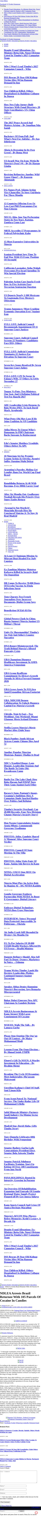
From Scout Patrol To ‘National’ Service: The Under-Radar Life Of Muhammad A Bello (21, 1101)
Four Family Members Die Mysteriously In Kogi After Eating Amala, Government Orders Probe (21, 35)
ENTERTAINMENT (14, 529)
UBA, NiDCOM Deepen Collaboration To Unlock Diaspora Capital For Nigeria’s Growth (21, 703)
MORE (6, 521)
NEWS (6, 46)
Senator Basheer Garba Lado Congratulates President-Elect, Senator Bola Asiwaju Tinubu (19, 1150)
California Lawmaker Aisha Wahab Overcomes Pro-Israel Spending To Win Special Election (22, 271)
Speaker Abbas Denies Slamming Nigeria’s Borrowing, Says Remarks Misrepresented (22, 989)
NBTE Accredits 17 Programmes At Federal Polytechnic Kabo (22, 232)
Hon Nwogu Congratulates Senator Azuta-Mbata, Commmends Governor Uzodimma (22, 826)
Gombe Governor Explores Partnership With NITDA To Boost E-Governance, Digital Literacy (22, 897)
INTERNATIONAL (10, 250)
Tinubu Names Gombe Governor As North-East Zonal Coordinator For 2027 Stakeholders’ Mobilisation (21, 31)
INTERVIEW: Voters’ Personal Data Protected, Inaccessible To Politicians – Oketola (20, 921)
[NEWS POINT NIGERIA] (18, 41)
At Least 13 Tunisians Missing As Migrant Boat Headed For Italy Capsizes (21, 558)
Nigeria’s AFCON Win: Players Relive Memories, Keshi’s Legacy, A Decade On (22, 1219)
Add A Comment (5, 1466)
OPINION (11, 539)
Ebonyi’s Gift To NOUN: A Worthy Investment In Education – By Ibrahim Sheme (22, 1063)
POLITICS (7, 387)
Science (10, 544)
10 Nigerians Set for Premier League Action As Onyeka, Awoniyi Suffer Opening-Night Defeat (22, 459)
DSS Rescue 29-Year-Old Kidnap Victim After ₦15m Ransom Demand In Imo (20, 80)
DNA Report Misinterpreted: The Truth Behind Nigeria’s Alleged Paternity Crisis (21, 648)
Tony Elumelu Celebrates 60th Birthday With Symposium (19, 1138)
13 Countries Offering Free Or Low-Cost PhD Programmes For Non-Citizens (20, 206)
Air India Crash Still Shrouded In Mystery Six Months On (21, 933)
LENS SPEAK (13, 532)
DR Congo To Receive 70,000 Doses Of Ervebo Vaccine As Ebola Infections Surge (22, 586)
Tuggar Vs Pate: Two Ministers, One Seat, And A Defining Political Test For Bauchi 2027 (21, 394)
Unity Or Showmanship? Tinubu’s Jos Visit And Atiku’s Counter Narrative (21, 635)
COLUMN (7, 118)
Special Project (12, 546)
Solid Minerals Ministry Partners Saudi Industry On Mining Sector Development (21, 1115)
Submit (22, 1511)
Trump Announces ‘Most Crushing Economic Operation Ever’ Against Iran (22, 311)
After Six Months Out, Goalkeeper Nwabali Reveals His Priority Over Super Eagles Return (22, 497)
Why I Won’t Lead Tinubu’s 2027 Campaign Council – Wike (21, 67)
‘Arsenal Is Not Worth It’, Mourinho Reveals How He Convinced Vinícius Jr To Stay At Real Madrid (21, 512)
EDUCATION (8, 185)
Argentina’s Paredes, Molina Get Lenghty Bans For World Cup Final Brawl (22, 472)
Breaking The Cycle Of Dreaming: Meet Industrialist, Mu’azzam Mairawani (21, 1077)
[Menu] (1, 1283)
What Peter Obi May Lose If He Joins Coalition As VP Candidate (20, 420)
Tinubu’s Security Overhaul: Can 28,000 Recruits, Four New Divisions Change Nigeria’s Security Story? (22, 812)
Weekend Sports (13, 550)
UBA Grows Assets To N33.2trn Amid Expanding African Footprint (22, 690)
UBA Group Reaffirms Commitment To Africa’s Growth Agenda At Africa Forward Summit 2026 (22, 677)
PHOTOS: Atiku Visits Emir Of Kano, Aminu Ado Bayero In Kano (21, 862)
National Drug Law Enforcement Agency (27, 1310)
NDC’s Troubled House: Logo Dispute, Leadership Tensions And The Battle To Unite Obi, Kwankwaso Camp (21, 767)
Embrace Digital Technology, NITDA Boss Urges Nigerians (19, 909)
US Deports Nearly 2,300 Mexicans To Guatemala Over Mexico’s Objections (22, 298)
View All (11, 551)
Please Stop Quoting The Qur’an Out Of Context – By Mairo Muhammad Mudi (20, 1038)
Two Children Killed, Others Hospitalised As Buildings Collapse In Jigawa (21, 94)
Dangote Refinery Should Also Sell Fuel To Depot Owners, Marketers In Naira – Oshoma (22, 959)
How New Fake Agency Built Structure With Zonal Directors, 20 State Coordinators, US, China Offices (20, 24)
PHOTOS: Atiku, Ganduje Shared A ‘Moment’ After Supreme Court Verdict (21, 839)
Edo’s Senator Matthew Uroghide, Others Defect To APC (21, 444)
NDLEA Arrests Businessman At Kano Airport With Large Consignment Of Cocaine (20, 1014)
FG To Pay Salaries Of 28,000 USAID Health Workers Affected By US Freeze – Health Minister (22, 946)
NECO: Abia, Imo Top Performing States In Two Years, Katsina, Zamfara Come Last (21, 220)
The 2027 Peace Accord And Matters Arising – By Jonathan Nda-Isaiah (22, 125)
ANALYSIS (12, 525)
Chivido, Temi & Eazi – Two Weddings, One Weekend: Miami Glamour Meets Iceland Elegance (21, 717)
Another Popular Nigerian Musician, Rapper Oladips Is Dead (21, 753)
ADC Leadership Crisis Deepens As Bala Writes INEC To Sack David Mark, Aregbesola (22, 408)
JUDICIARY (8, 320)
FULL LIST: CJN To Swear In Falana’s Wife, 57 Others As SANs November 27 (21, 379)
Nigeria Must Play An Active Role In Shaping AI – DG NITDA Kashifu (22, 884)
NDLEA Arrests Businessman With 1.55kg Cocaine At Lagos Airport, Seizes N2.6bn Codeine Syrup (18, 1441)
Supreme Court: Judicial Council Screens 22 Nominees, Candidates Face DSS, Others (21, 340)
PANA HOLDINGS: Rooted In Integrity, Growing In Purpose (19, 1179)
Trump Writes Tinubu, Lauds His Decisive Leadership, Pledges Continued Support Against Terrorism (21, 974)
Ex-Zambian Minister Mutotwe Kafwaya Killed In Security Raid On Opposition (21, 572)
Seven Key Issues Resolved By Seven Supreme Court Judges (22, 366)
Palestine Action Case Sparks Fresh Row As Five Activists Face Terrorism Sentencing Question (22, 284)
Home (2, 1287)
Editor (3, 1305)
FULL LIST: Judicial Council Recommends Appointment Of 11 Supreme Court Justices (21, 327)
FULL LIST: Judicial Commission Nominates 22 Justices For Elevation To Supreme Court (21, 354)
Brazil (2, 1421)
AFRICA (11, 523)
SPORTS (6, 452)
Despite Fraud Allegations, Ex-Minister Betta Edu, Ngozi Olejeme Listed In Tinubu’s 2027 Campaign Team (22, 10)
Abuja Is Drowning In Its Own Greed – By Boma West (19, 151)
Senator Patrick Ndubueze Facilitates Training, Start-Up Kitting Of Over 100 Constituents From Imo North (21, 1165)
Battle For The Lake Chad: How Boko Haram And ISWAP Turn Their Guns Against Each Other (20, 782)
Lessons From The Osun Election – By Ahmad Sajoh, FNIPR (22, 1050)
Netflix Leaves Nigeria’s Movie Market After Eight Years (20, 729)
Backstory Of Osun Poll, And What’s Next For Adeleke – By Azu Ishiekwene (22, 139)
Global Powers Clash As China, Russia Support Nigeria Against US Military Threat (22, 621)
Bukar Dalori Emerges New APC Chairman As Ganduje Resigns (21, 1001)
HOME (6, 44)
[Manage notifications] (36, 1512)
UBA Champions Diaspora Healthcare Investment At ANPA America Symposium (20, 662)
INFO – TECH (13, 534)
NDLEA (7, 1421)
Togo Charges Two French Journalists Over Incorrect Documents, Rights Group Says (20, 599)
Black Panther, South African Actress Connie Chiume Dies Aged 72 (21, 741)
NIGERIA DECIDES (15, 537)
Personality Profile (14, 541)
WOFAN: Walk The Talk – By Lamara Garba (19, 1026)
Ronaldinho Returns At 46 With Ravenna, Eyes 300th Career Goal (21, 484)
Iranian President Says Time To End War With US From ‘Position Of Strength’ (21, 257)
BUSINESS (12, 527)
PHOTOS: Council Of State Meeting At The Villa (18, 851)
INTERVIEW (12, 536)
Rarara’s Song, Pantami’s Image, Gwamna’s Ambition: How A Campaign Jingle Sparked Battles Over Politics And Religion (21, 797)
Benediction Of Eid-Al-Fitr (18, 610)
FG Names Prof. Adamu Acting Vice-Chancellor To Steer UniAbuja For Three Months (22, 192)
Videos (10, 548)
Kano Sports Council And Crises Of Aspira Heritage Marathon (22, 1206)
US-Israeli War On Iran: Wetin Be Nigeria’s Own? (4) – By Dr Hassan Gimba (22, 163)
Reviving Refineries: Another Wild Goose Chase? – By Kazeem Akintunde (22, 177)
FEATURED (12, 530)
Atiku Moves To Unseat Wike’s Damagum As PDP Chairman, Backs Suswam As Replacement (20, 432)
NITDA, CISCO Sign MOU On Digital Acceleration (20, 873)
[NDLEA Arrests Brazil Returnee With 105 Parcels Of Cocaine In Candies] (16, 1307)
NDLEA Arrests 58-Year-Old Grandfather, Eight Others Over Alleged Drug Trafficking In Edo (19, 1450)
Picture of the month (14, 543)
